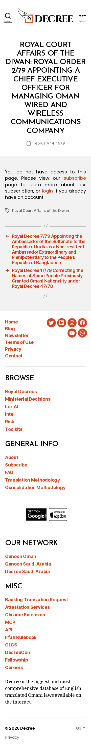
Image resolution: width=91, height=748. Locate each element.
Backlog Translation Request (36, 599)
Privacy (13, 349)
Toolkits (13, 429)
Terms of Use (19, 342)
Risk (9, 421)
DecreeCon (17, 652)
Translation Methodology (32, 480)
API (8, 629)
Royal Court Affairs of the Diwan (40, 210)
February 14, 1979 (49, 143)
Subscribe (16, 465)
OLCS (11, 644)
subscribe (75, 178)
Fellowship (16, 660)
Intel (10, 414)
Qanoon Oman (20, 556)
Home (11, 321)
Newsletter (17, 335)
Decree (27, 728)
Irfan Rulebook (20, 637)
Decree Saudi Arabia (27, 571)
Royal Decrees (21, 391)
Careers (14, 667)
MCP (10, 622)
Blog (10, 328)
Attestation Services (27, 607)
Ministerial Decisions (27, 399)
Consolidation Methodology (35, 487)
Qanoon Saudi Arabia (28, 564)
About (11, 457)
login (47, 191)
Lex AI (11, 406)
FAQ (9, 472)
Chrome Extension (25, 614)
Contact (13, 355)
